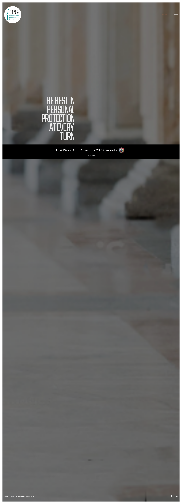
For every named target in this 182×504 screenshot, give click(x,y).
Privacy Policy (30, 496)
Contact (165, 14)
